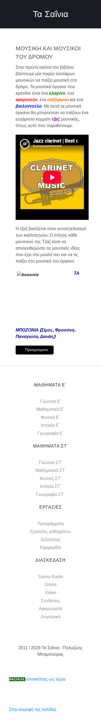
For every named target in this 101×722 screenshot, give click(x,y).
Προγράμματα (50, 523)
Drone (51, 584)
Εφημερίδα (50, 547)
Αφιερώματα (50, 608)
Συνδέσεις (50, 600)
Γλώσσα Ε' (50, 401)
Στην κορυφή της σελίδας (33, 709)
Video (50, 592)
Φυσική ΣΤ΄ (51, 478)
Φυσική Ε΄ (50, 417)
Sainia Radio (50, 576)
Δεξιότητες (51, 539)
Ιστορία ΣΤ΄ (50, 486)
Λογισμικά (50, 616)
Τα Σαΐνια (50, 14)
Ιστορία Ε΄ (50, 425)
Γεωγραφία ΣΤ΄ (50, 494)
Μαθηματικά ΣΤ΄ (50, 470)
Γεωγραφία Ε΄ (50, 433)
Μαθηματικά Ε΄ (50, 409)
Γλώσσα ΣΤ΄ (50, 462)
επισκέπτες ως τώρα (45, 679)
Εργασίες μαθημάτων (50, 531)
